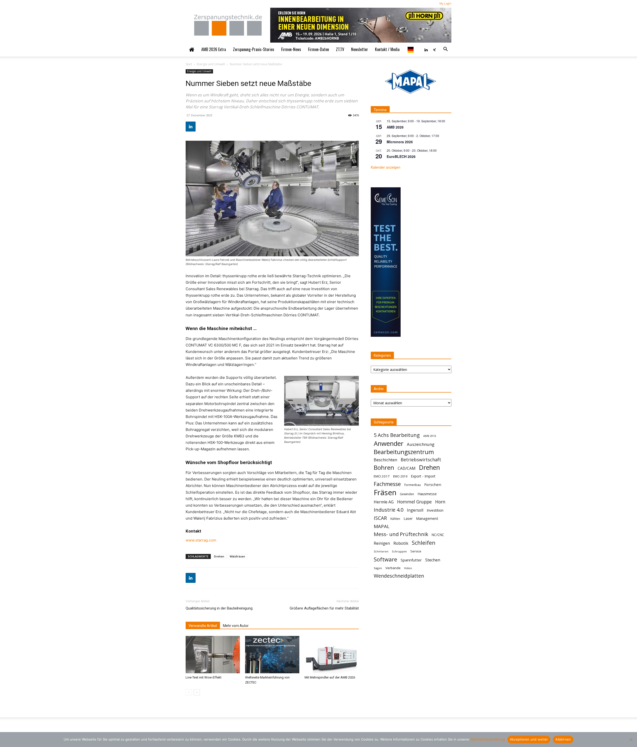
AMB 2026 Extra (213, 49)
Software (385, 559)
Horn (440, 501)
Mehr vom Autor (236, 626)
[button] (445, 49)
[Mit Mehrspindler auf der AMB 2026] (332, 654)
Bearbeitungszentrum (404, 452)
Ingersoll (415, 510)
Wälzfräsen (237, 556)
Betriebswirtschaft (421, 459)
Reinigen (382, 543)
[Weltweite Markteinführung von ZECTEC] (272, 654)
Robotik (400, 543)
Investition (435, 510)
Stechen (432, 560)
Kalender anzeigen (385, 167)
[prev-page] (189, 692)
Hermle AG (384, 502)
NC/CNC (438, 535)
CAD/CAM (407, 468)
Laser (408, 518)
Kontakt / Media (387, 49)
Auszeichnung (420, 444)
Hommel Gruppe (414, 501)
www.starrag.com (201, 540)
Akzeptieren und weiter (529, 739)
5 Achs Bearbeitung (397, 435)
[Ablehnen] (630, 739)
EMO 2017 (382, 476)
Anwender (388, 443)
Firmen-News (291, 49)
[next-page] (197, 692)
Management (427, 518)
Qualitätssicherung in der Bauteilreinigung (219, 608)
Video (408, 568)
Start (189, 64)
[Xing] (434, 49)
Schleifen (423, 542)
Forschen (432, 484)
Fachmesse (387, 484)
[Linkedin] (426, 49)
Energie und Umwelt (211, 64)
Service (415, 551)
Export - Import (423, 476)
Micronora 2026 (400, 141)
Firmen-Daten (318, 49)
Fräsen (385, 492)
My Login (445, 3)
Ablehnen (563, 739)
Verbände (393, 568)
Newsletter (359, 49)
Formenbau (412, 485)
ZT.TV (340, 49)
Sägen (378, 568)
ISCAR (380, 518)
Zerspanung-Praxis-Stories (253, 49)
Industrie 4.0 (388, 509)
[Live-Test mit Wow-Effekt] (213, 654)
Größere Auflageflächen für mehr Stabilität (324, 608)
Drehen (219, 556)
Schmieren (381, 551)
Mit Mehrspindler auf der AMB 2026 (330, 677)
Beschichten (385, 459)
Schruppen (399, 551)
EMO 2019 (400, 476)
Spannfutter (411, 559)
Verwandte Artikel (203, 626)
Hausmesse (427, 493)
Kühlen (395, 519)
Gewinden (407, 494)
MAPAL (381, 526)
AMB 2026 (395, 127)
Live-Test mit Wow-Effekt (203, 677)
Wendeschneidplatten (399, 575)
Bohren (384, 467)
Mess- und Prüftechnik (401, 534)
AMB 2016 (429, 436)
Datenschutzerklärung (488, 739)
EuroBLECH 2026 (401, 156)
